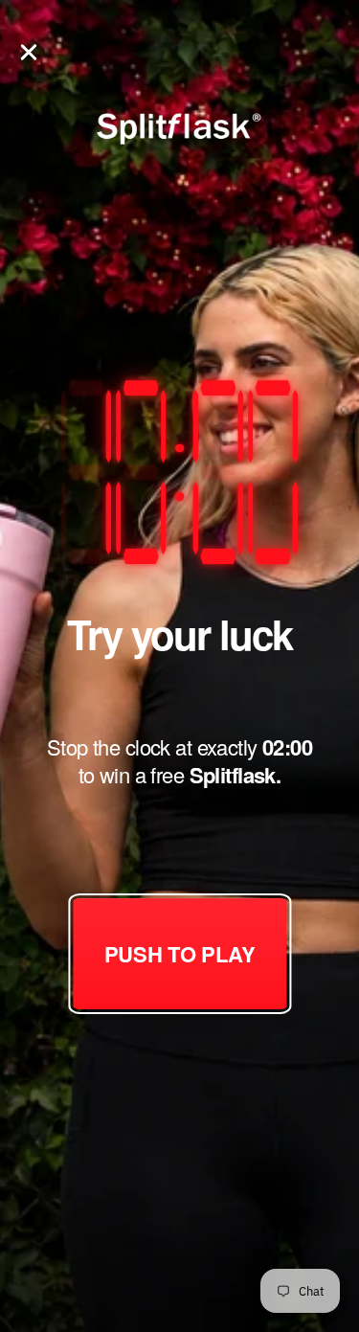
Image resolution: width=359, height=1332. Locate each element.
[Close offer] (28, 50)
